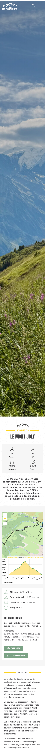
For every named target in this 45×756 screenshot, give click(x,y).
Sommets (22, 430)
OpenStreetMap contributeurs (34, 557)
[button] (5, 515)
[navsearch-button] (33, 6)
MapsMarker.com (13, 557)
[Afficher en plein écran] (5, 523)
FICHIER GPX (15, 648)
